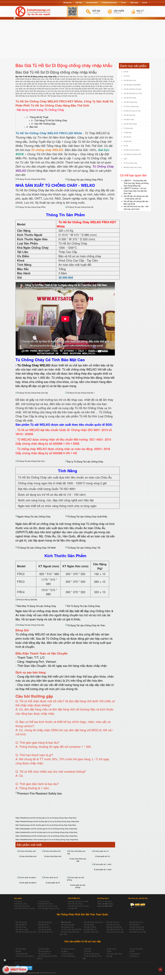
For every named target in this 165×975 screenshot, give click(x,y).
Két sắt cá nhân (90, 927)
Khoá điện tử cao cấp (137, 932)
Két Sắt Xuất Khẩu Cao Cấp (133, 93)
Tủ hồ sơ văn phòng (91, 953)
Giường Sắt (127, 141)
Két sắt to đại (21, 927)
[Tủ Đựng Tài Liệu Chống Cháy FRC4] (30, 206)
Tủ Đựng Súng (44, 901)
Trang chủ (68, 2)
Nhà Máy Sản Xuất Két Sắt (132, 154)
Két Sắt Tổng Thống (130, 124)
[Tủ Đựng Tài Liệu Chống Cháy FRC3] (84, 179)
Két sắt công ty (44, 927)
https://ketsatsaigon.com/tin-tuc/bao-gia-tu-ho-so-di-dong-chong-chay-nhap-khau (46, 828)
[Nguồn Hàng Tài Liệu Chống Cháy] (32, 516)
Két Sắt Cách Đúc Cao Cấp (25, 908)
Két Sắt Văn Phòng (130, 98)
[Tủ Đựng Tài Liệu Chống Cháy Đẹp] (29, 624)
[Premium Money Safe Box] (26, 599)
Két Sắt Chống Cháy (130, 102)
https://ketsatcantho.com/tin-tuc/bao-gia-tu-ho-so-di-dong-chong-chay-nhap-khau (46, 832)
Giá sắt (18, 951)
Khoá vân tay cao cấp (115, 932)
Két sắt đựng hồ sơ (45, 932)
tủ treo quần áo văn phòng (77, 886)
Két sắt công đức (44, 929)
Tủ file (109, 951)
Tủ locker (87, 951)
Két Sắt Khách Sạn (130, 80)
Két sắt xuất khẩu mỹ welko (132, 89)
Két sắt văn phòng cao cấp (26, 932)
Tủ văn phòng (134, 953)
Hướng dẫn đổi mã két (109, 2)
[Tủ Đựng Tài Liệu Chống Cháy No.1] (80, 392)
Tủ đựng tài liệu (22, 953)
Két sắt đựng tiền (67, 924)
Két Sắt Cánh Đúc (129, 115)
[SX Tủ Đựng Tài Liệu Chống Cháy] (82, 605)
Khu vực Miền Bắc (105, 901)
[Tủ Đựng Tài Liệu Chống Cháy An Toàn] (85, 625)
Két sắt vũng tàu (113, 922)
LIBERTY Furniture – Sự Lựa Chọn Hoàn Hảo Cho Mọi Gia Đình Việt (135, 191)
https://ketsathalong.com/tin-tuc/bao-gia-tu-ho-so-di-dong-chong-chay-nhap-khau (46, 836)
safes (125, 159)
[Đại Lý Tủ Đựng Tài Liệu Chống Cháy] (84, 461)
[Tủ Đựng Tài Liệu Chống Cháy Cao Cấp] (31, 392)
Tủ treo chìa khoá (136, 949)
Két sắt (126, 72)
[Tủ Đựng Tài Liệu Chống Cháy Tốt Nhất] (35, 547)
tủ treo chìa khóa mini (27, 856)
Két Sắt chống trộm (91, 932)
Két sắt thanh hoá (136, 922)
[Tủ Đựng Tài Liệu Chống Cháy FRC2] (30, 179)
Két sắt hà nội (43, 924)
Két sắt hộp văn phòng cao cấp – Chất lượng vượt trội (136, 197)
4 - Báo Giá (32, 126)
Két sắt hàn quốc (113, 924)
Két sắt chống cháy (136, 927)
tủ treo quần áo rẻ (53, 882)
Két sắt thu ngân (22, 929)
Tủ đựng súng (128, 128)
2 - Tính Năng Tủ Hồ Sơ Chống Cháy (49, 120)
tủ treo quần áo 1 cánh (102, 869)
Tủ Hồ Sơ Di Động (68, 956)
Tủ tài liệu (87, 949)
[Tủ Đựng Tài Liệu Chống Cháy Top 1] (30, 461)
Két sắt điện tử (21, 924)
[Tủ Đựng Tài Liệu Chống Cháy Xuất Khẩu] (86, 516)
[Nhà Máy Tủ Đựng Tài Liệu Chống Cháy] (35, 606)
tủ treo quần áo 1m (102, 856)
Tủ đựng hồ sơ (44, 953)
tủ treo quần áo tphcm (27, 882)
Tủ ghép (64, 951)
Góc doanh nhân (91, 2)
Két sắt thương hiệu (114, 927)
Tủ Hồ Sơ (127, 76)
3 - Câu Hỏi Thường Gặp (43, 123)
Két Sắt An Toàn (129, 119)
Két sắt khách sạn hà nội (93, 922)
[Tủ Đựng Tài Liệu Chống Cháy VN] (79, 206)
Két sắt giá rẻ (134, 924)
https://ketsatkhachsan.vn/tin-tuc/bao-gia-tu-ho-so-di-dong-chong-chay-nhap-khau (46, 839)
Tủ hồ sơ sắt (111, 949)
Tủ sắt (131, 951)
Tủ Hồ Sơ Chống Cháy (131, 106)
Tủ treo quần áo (44, 951)
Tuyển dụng (134, 2)
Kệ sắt (126, 146)
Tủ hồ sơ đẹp (21, 949)
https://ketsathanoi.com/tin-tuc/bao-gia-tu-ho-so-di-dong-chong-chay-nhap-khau (45, 818)
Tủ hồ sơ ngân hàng (130, 163)
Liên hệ (144, 2)
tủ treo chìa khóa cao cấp (77, 859)
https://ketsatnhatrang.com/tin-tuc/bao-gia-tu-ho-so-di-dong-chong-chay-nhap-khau (47, 821)
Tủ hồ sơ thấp (43, 949)
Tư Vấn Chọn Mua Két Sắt (71, 929)
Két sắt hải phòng (45, 922)
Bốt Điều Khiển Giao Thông (133, 167)
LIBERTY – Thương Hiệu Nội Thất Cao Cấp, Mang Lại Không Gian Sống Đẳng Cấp (136, 183)
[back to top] (160, 969)
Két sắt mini (127, 137)
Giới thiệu (79, 2)
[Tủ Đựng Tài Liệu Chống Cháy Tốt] (82, 547)
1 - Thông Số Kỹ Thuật (37, 117)
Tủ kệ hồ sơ (133, 956)
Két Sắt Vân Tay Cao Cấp (132, 111)
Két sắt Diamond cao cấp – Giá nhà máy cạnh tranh (136, 207)
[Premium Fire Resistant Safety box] (38, 793)
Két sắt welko (89, 924)
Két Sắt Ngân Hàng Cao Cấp (49, 908)
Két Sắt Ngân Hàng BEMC (132, 85)
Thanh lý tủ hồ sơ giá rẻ (25, 956)
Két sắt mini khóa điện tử (132, 150)
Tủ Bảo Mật (127, 132)
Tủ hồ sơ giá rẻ (67, 953)
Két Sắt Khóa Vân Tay (115, 929)
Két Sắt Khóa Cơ (90, 929)
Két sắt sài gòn (21, 922)
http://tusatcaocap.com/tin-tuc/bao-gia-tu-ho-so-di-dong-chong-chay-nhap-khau (45, 825)
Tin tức (123, 2)
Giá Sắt (109, 956)
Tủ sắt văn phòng (68, 949)
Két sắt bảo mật (67, 927)
